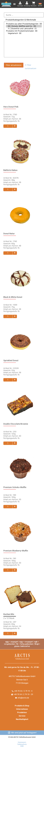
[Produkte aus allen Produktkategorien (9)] (24, 24)
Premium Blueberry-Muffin (15, 550)
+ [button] (15, 125)
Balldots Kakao (10, 170)
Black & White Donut (12, 297)
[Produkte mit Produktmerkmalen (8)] (24, 31)
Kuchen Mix (8, 614)
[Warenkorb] (33, 3)
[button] (14, 4)
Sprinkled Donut (10, 360)
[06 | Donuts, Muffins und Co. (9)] (24, 26)
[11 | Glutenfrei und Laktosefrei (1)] (24, 28)
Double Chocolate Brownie (15, 424)
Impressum (22, 742)
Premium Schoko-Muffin (14, 487)
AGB (22, 746)
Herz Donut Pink (10, 107)
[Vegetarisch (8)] (24, 33)
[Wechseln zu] (41, 3)
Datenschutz (22, 744)
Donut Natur (9, 233)
